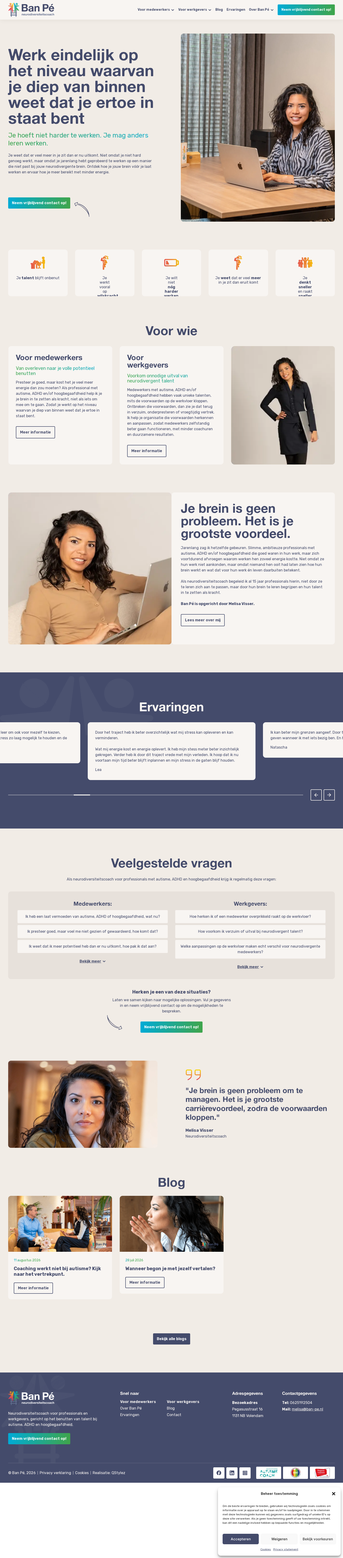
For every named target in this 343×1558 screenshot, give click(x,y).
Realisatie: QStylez (109, 1467)
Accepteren (241, 1539)
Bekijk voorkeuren (318, 1539)
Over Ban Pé (259, 10)
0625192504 (301, 1397)
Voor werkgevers (192, 10)
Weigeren (279, 1539)
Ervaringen (236, 10)
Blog (219, 10)
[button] (333, 1493)
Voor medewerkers (154, 10)
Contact (174, 1409)
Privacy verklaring (55, 1467)
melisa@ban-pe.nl (307, 1403)
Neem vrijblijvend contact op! (306, 10)
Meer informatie (35, 432)
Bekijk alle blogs (171, 1333)
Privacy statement (285, 1549)
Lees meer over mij (202, 620)
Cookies (265, 1549)
